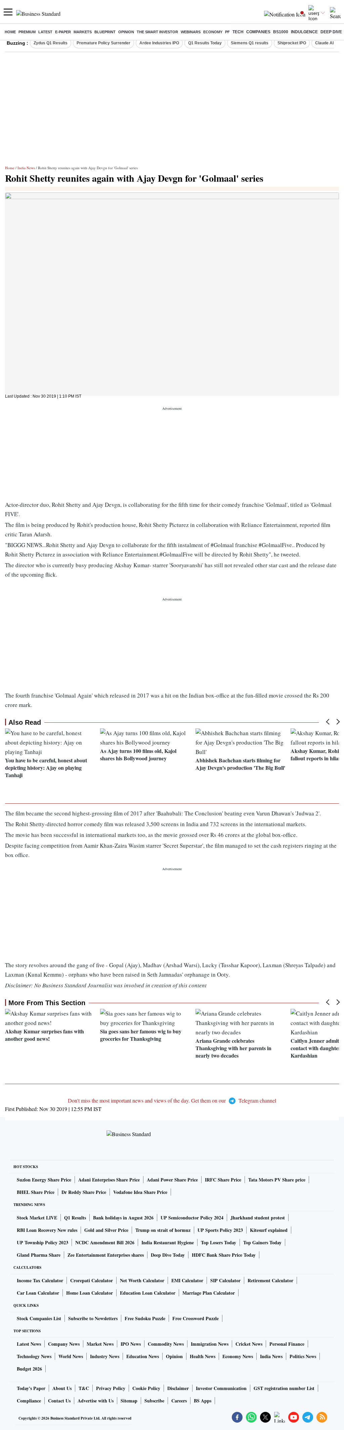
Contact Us (59, 1400)
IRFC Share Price (223, 1179)
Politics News (303, 1356)
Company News (64, 1343)
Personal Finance (286, 1343)
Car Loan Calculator (38, 1292)
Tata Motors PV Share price (276, 1179)
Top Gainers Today (262, 1242)
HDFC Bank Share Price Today (224, 1254)
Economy (212, 32)
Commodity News (166, 1343)
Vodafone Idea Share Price (140, 1192)
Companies (258, 32)
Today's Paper (31, 1388)
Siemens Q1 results (249, 43)
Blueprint (105, 32)
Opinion (126, 32)
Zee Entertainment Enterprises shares (106, 1254)
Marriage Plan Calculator (208, 1292)
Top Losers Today (218, 1242)
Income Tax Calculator (40, 1280)
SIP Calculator (225, 1280)
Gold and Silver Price (106, 1230)
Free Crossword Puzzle (195, 1318)
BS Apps (202, 1400)
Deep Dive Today (168, 1254)
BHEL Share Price (35, 1192)
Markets (83, 32)
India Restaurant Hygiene (167, 1242)
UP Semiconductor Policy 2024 (192, 1217)
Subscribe (154, 1400)
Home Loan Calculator (89, 1292)
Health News (202, 1356)
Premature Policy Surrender (103, 43)
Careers (179, 1400)
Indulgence (304, 32)
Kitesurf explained (269, 1230)
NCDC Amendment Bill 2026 (104, 1242)
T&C (84, 1388)
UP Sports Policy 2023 (220, 1230)
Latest (45, 32)
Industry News (104, 1356)
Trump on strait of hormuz (162, 1230)
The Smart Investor (157, 32)
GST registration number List (284, 1388)
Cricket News (248, 1343)
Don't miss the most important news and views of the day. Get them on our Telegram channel (172, 1100)
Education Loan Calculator (147, 1292)
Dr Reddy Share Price (83, 1192)
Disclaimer (178, 1388)
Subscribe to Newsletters (93, 1318)
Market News (100, 1343)
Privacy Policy (110, 1388)
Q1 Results (75, 1217)
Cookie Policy (146, 1388)
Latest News (29, 1343)
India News (26, 167)
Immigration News (209, 1343)
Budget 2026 (29, 1368)
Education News (142, 1356)
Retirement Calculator (270, 1280)
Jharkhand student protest (257, 1217)
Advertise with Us (96, 1400)
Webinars (191, 32)
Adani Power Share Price (172, 1179)
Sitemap (129, 1400)
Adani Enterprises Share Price (109, 1179)
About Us (62, 1388)
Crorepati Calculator (91, 1280)
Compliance (29, 1400)
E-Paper (63, 32)
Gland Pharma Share (38, 1254)
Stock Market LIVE (37, 1217)
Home (10, 32)
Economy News (237, 1356)
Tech (238, 32)
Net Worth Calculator (142, 1280)
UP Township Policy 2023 (42, 1242)
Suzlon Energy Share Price (44, 1179)
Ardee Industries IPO (159, 43)
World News (70, 1356)
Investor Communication (221, 1388)
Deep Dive (331, 32)
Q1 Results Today (205, 43)
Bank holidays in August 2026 (123, 1217)
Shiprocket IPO (291, 43)
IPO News (131, 1343)
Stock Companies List (39, 1318)
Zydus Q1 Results (51, 43)
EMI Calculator (187, 1280)
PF (227, 32)
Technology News (34, 1356)
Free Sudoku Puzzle (145, 1318)
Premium (27, 32)
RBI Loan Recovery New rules (47, 1230)
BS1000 (280, 32)
